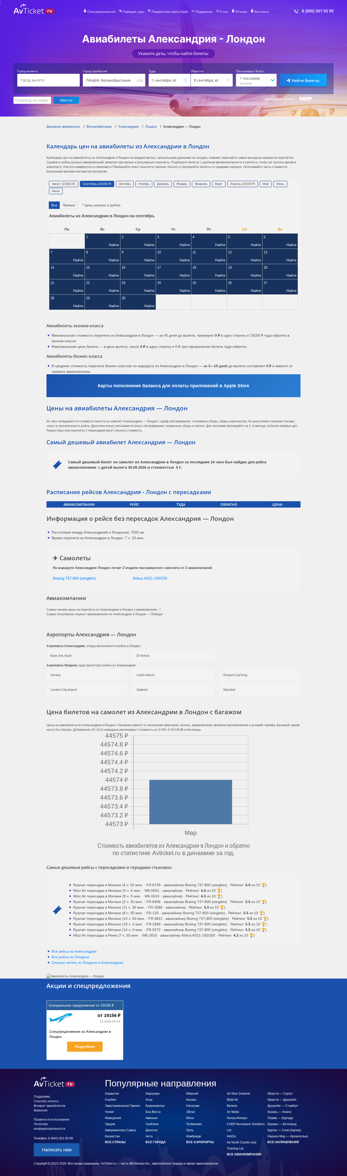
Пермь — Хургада (280, 1118)
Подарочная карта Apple (170, 12)
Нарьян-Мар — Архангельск (287, 1136)
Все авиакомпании (244, 1154)
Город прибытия (95, 71)
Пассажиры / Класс (250, 71)
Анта (149, 1136)
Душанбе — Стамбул (282, 1106)
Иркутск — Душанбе (281, 1099)
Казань (191, 1099)
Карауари (153, 1093)
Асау (149, 1099)
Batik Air (232, 1099)
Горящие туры (133, 12)
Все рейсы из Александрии (74, 951)
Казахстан (112, 1136)
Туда (152, 71)
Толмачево (194, 1124)
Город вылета (27, 71)
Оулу (189, 1130)
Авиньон (152, 1118)
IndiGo (231, 1136)
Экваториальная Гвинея (122, 1106)
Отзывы (241, 12)
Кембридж (193, 1136)
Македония (113, 1118)
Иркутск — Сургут (280, 1093)
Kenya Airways (237, 1118)
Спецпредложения (101, 12)
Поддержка (204, 12)
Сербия (110, 1099)
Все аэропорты (200, 1142)
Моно (190, 1118)
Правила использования (51, 1119)
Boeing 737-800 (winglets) (74, 578)
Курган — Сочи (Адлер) (284, 1130)
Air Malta (233, 1112)
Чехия (109, 1112)
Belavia (232, 1106)
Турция (110, 1124)
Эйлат (190, 1112)
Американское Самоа (120, 1130)
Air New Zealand (238, 1093)
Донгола (151, 1130)
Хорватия (112, 1093)
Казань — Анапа (279, 1112)
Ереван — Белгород (281, 1124)
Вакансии (41, 1110)
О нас (224, 12)
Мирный (192, 1093)
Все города (156, 1142)
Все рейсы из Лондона (70, 957)
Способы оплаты (46, 1101)
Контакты (262, 12)
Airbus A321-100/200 (150, 578)
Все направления (283, 1142)
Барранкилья (155, 1106)
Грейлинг (152, 1124)
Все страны (115, 1142)
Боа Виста (153, 1112)
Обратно (197, 71)
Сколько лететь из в (87, 962)
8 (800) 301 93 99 (318, 11)
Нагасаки (192, 1106)
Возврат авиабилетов (49, 1106)
